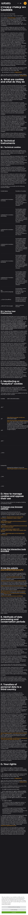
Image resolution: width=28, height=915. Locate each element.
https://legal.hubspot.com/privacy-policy (17, 468)
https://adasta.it (11, 17)
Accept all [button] (14, 912)
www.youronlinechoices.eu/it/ (13, 577)
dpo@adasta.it (23, 75)
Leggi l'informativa (6, 904)
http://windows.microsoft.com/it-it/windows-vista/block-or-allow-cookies (12, 517)
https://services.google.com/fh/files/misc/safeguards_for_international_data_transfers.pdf (14, 739)
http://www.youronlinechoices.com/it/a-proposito (13, 580)
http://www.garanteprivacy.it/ (8, 825)
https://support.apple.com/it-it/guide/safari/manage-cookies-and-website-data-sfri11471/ (13, 530)
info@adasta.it (18, 72)
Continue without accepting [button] (14, 907)
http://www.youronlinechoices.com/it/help (11, 596)
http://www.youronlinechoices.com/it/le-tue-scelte (14, 586)
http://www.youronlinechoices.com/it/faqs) (15, 593)
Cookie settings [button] (14, 909)
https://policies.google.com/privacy (16, 417)
